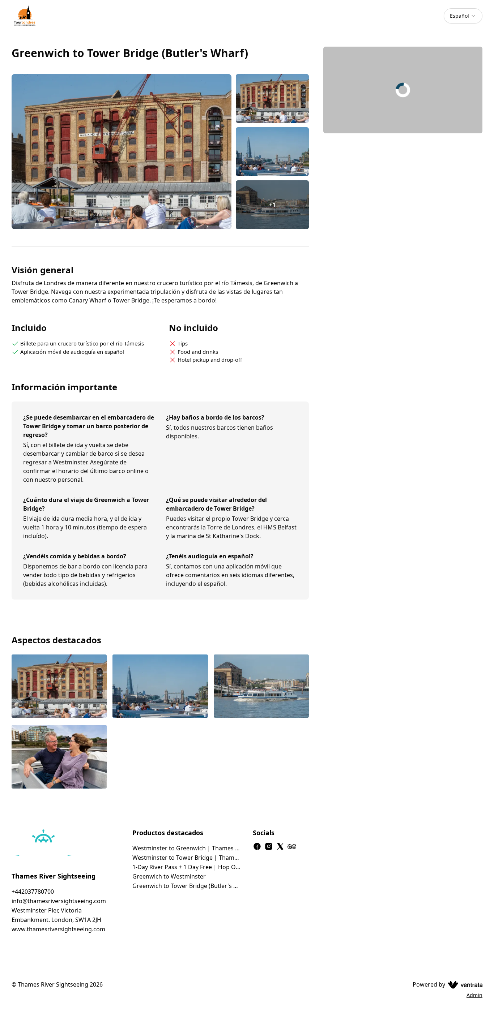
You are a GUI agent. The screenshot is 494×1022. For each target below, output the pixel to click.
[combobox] (463, 15)
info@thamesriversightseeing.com (59, 901)
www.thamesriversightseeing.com (58, 929)
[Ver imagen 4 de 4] (59, 757)
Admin (474, 995)
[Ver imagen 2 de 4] (160, 687)
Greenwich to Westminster (169, 876)
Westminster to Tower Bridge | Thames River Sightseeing (187, 858)
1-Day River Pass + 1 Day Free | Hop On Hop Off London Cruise (187, 867)
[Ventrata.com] (463, 984)
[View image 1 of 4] (272, 98)
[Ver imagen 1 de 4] (59, 687)
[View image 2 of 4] (272, 151)
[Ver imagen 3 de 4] (261, 687)
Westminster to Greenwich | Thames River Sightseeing (187, 848)
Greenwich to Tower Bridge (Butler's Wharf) (187, 886)
